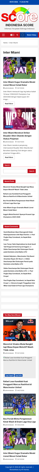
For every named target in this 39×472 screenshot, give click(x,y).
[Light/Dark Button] (12, 35)
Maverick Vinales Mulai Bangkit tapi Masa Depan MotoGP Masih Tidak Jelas (18, 347)
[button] (3, 35)
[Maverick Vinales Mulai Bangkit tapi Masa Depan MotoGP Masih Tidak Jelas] (19, 330)
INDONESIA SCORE (20, 25)
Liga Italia (18, 375)
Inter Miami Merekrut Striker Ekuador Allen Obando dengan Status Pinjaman (17, 136)
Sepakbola (9, 76)
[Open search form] (17, 35)
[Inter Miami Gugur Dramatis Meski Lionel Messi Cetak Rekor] (19, 68)
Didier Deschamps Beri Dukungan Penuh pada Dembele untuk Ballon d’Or (18, 261)
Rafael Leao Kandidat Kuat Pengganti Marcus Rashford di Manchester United (17, 384)
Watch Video (31, 35)
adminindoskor (9, 88)
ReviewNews (14, 469)
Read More (10, 103)
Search (7, 165)
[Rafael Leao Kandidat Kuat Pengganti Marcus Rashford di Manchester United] (19, 367)
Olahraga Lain (10, 338)
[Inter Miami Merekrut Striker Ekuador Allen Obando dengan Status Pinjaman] (19, 119)
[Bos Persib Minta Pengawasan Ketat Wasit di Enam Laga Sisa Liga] (19, 405)
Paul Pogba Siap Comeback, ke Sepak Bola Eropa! (19, 237)
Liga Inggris (9, 375)
